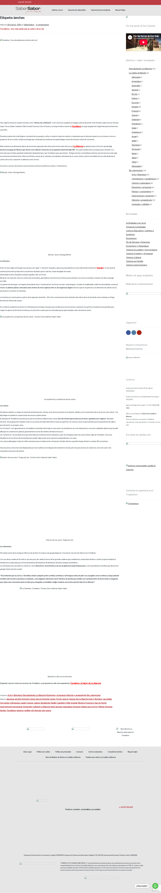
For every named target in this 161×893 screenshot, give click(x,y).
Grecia (134, 115)
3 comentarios (42, 25)
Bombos (98, 699)
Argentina (136, 82)
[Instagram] (138, 2)
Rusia (134, 154)
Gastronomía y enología (143, 196)
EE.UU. (135, 94)
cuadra (23, 703)
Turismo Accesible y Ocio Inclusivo (141, 250)
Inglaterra (136, 132)
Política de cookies (43, 752)
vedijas (27, 711)
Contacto (79, 752)
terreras (108, 707)
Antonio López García (32, 699)
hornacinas (17, 707)
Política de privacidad (63, 752)
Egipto (135, 99)
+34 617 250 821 (24, 2)
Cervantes (4, 703)
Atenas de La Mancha (79, 699)
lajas (53, 707)
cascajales (107, 699)
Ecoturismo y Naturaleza (137, 246)
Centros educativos (95, 752)
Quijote (101, 707)
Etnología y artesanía (56, 695)
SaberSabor (29, 25)
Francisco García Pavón (96, 703)
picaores (77, 707)
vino (43, 711)
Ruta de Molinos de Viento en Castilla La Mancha (63, 758)
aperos (65, 699)
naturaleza (67, 707)
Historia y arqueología (76, 695)
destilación (45, 703)
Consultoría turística (115, 752)
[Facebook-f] (119, 812)
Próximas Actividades (136, 227)
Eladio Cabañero (58, 703)
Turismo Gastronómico (136, 265)
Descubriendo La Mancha (34, 695)
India (134, 128)
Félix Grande (71, 703)
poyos (94, 707)
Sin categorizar (94, 695)
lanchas (58, 707)
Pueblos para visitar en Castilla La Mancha (101, 758)
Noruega (136, 145)
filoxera (81, 703)
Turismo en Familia (134, 261)
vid (32, 711)
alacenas (10, 699)
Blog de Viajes (120, 10)
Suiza (134, 158)
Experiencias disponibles (77, 10)
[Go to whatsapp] (155, 886)
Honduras (136, 124)
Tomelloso (11, 711)
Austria (135, 90)
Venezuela (136, 166)
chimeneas (15, 703)
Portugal (135, 149)
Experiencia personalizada (100, 10)
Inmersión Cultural (31, 707)
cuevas (30, 703)
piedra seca (86, 707)
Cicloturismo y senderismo (144, 179)
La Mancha (45, 707)
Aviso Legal (27, 752)
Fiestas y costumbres (141, 192)
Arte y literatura (15, 695)
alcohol (18, 699)
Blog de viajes (132, 752)
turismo (20, 711)
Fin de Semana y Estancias (138, 242)
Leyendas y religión (140, 204)
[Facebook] (129, 2)
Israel (134, 137)
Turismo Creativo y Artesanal (139, 254)
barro (91, 699)
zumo (48, 711)
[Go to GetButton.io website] (155, 890)
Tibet (134, 162)
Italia (134, 141)
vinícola (37, 711)
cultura (37, 703)
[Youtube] (143, 2)
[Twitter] (134, 2)
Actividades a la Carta (136, 223)
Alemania (136, 77)
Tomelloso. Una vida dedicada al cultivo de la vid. (22, 29)
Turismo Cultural (133, 258)
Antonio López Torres (52, 699)
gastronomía (6, 707)
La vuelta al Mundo (137, 73)
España (135, 107)
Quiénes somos (57, 10)
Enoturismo (131, 239)
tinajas (3, 711)
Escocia (135, 103)
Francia (135, 111)
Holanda (135, 120)
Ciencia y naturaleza (141, 183)
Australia (136, 86)
